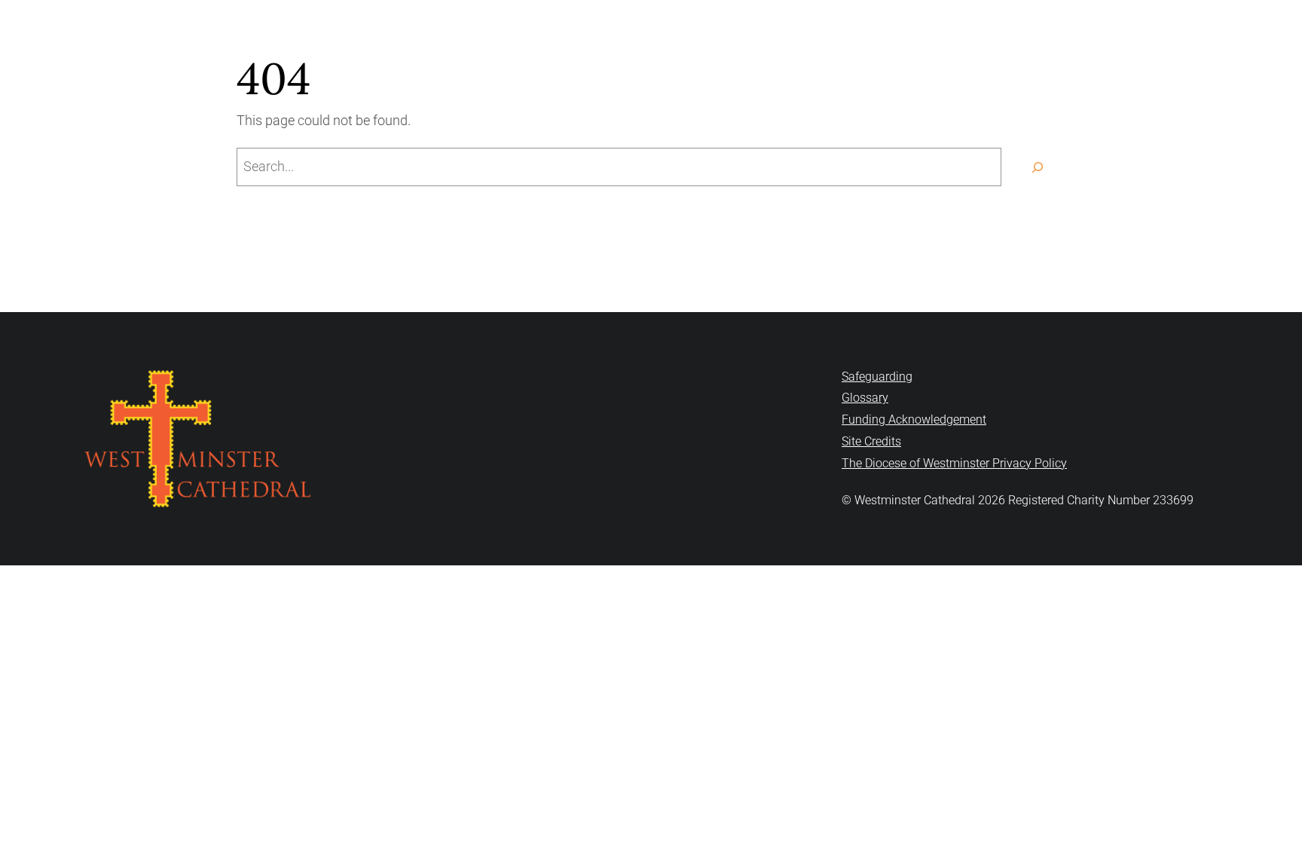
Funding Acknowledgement (914, 419)
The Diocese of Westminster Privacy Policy (954, 463)
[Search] (1037, 167)
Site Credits (871, 441)
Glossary (865, 397)
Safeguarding (877, 376)
